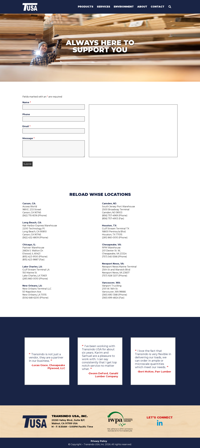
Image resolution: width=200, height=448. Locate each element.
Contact (157, 6)
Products (85, 6)
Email (26, 126)
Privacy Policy (99, 441)
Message (28, 138)
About (142, 6)
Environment (124, 6)
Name (26, 102)
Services (103, 6)
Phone (26, 114)
